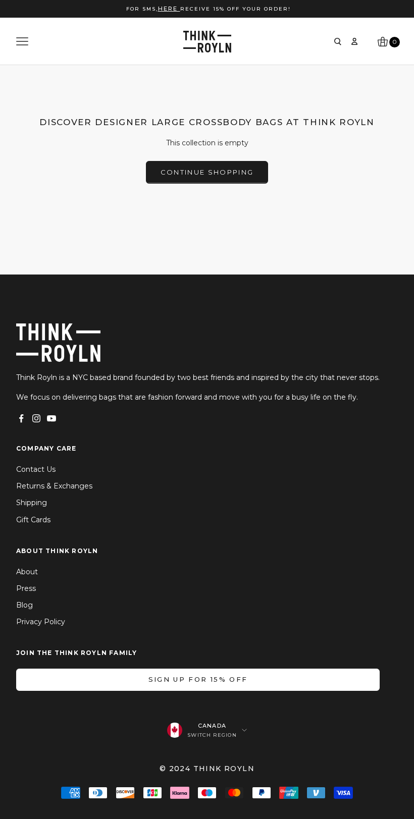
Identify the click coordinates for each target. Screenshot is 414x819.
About (27, 571)
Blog (24, 605)
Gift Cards (33, 519)
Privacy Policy (40, 621)
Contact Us (36, 469)
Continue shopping (207, 172)
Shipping (31, 502)
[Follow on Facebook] (21, 418)
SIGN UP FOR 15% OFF (197, 679)
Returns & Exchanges (54, 485)
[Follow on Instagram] (36, 418)
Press (26, 588)
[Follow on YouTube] (51, 418)
